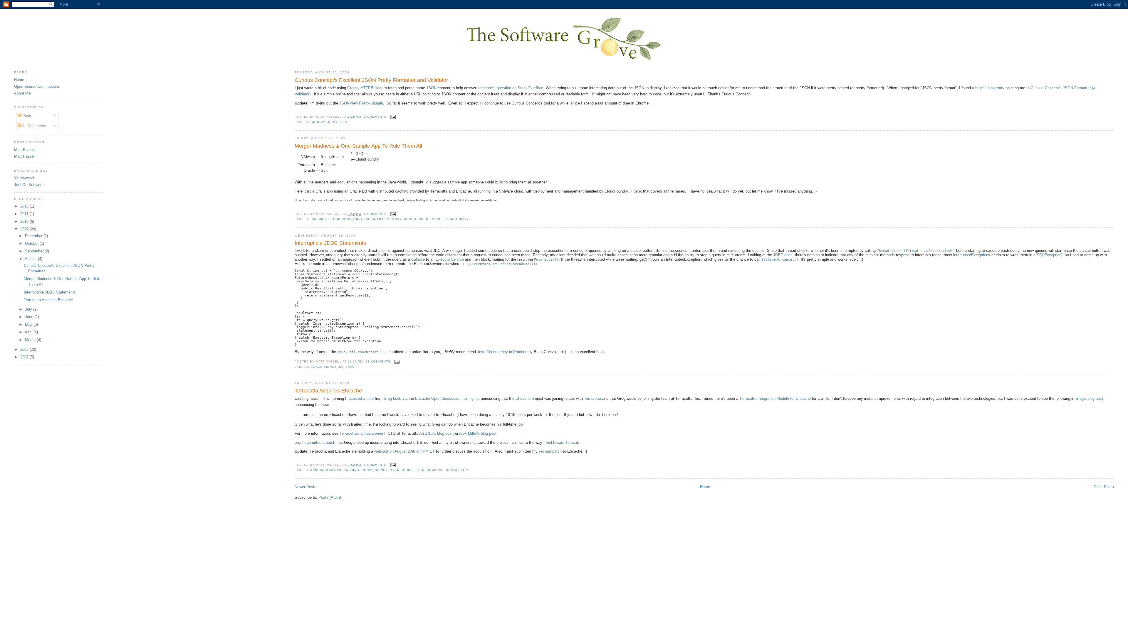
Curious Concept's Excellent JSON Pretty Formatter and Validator (371, 80)
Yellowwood (24, 178)
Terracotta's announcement (362, 433)
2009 (25, 229)
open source (431, 219)
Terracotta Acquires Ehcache (328, 391)
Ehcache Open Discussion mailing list (447, 398)
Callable (418, 259)
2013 (25, 206)
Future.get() (546, 259)
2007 (25, 357)
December (34, 236)
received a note (361, 398)
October (32, 243)
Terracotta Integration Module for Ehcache (775, 398)
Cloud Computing (345, 219)
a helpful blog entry (988, 88)
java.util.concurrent (357, 352)
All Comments (33, 126)
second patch (550, 451)
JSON (431, 88)
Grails (378, 219)
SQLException (1049, 255)
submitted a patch (320, 442)
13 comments (378, 361)
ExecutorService (450, 259)
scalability (457, 219)
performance (430, 470)
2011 (25, 214)
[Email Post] (392, 116)
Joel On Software (28, 185)
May (29, 324)
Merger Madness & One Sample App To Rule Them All (358, 146)
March (31, 340)
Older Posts (1104, 487)
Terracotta (592, 398)
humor (410, 219)
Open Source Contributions (37, 86)
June (29, 317)
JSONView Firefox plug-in (361, 103)
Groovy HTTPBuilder (364, 88)
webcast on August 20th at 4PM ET (404, 451)
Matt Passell (25, 149)
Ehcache (523, 398)
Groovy (317, 122)
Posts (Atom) (329, 497)
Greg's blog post (1089, 398)
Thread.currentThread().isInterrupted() (916, 250)
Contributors (29, 142)
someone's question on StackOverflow (509, 88)
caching (318, 219)
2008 (25, 349)
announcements (325, 470)
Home (705, 487)
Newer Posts (305, 487)
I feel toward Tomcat (560, 442)
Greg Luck (392, 398)
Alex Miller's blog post (477, 433)
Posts (26, 116)
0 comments (375, 214)
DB (367, 219)
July (29, 309)
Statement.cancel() (779, 259)
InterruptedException (970, 255)
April (29, 332)
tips (343, 122)
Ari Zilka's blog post (436, 433)
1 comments (375, 116)
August (31, 259)
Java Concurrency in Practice (502, 352)
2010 (25, 221)
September (35, 251)
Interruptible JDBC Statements (330, 243)
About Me (22, 93)
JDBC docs (783, 255)
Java (350, 366)
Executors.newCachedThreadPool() (504, 264)
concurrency (323, 366)
